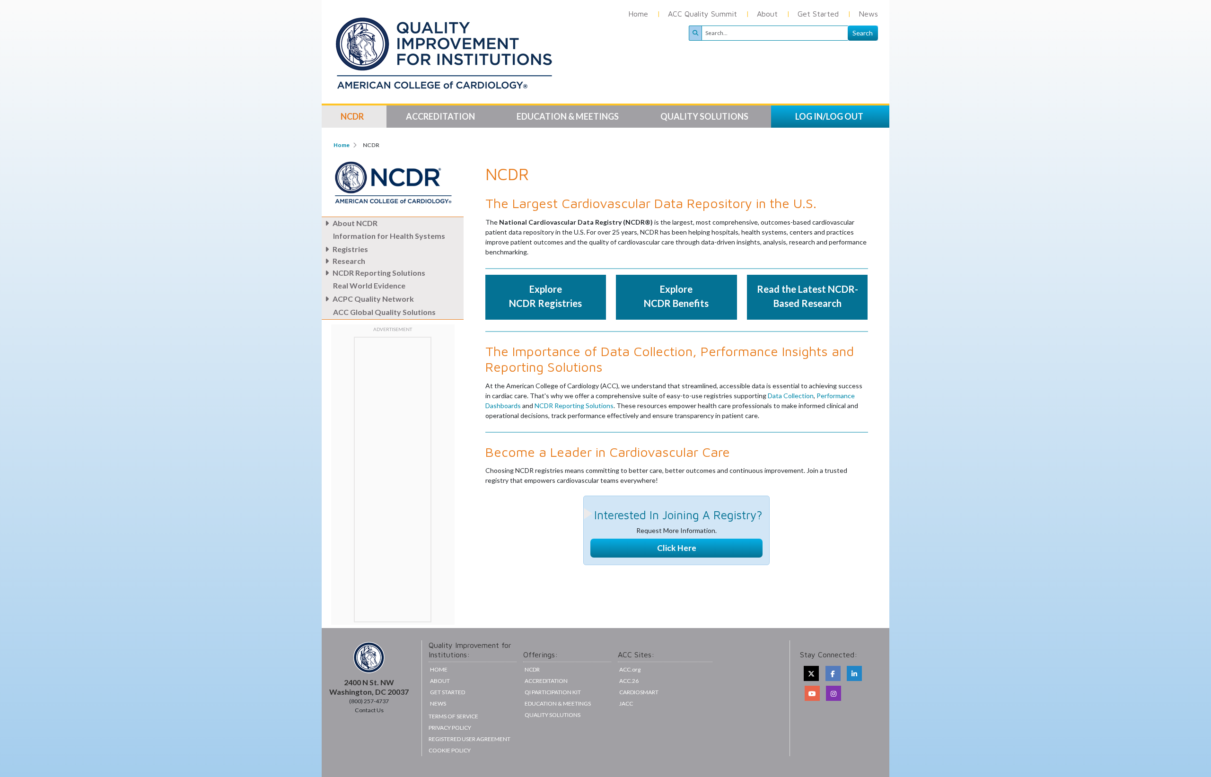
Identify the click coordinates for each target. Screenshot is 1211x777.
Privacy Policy (450, 727)
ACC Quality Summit (702, 13)
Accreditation (546, 680)
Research (349, 260)
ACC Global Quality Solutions (384, 311)
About (767, 13)
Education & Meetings (558, 703)
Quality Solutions (552, 714)
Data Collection (791, 396)
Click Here (676, 548)
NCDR (532, 669)
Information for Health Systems (389, 235)
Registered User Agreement (469, 738)
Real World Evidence (369, 285)
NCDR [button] (353, 116)
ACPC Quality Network (373, 298)
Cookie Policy (450, 750)
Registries (350, 248)
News (868, 13)
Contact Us (369, 710)
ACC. (630, 669)
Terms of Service (453, 716)
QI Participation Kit (553, 692)
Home (638, 13)
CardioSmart (638, 692)
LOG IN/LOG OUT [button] (829, 116)
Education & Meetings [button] (568, 116)
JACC (626, 703)
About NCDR (355, 222)
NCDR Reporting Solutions (379, 272)
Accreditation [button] (441, 116)
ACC (629, 680)
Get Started (818, 13)
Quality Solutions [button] (705, 116)
